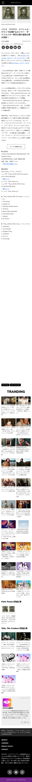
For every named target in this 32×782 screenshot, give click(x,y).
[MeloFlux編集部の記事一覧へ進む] (7, 706)
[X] (22, 722)
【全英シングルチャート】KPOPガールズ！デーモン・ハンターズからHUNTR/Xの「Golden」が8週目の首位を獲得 (23, 667)
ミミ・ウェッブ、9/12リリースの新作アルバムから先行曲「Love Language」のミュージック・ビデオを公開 (8, 451)
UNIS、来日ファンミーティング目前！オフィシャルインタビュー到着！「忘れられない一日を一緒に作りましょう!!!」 (23, 593)
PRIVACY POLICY (7, 746)
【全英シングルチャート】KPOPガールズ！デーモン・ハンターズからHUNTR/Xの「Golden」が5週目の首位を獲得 (8, 689)
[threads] (28, 722)
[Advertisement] (16, 312)
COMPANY (4, 743)
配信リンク (6, 179)
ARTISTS (4, 740)
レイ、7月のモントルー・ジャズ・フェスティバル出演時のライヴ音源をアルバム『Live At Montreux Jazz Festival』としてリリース (23, 431)
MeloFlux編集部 (5, 41)
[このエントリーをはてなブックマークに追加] (15, 47)
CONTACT (4, 749)
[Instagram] (22, 772)
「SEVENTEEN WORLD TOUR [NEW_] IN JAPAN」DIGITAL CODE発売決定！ (22, 531)
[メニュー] (3, 2)
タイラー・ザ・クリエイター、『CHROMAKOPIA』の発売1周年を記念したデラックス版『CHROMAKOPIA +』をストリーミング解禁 (23, 646)
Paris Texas (5, 385)
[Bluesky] (25, 722)
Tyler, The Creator (15, 385)
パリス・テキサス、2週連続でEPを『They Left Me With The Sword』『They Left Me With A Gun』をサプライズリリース (8, 619)
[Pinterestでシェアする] (19, 47)
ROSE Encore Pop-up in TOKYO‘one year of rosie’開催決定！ (8, 591)
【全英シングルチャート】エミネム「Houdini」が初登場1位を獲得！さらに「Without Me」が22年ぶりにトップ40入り (8, 555)
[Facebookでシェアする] (7, 47)
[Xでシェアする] (3, 47)
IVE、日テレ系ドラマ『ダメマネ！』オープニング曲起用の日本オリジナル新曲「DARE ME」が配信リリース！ (23, 409)
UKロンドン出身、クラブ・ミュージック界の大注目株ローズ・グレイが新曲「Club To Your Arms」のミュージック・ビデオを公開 (8, 471)
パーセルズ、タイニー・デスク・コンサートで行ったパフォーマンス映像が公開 (8, 489)
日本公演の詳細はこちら (10, 164)
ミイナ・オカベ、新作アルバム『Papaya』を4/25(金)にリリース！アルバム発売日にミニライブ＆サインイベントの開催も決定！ (23, 471)
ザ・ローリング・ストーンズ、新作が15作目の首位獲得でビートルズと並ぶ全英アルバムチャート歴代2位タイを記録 (23, 513)
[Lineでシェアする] (11, 47)
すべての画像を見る (16, 146)
